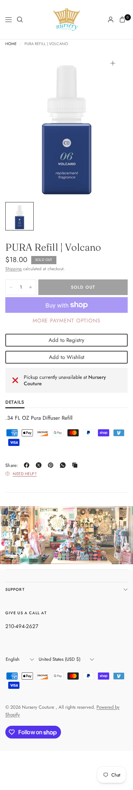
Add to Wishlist (66, 357)
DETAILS (14, 402)
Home (11, 44)
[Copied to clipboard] (76, 465)
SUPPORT (15, 589)
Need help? (25, 473)
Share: (11, 465)
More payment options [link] (66, 320)
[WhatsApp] (64, 465)
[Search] (20, 19)
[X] (40, 465)
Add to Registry (66, 340)
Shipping (13, 269)
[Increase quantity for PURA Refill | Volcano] (30, 287)
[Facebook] (28, 465)
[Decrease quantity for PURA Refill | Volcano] (11, 287)
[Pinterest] (52, 465)
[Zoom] (113, 63)
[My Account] (110, 19)
